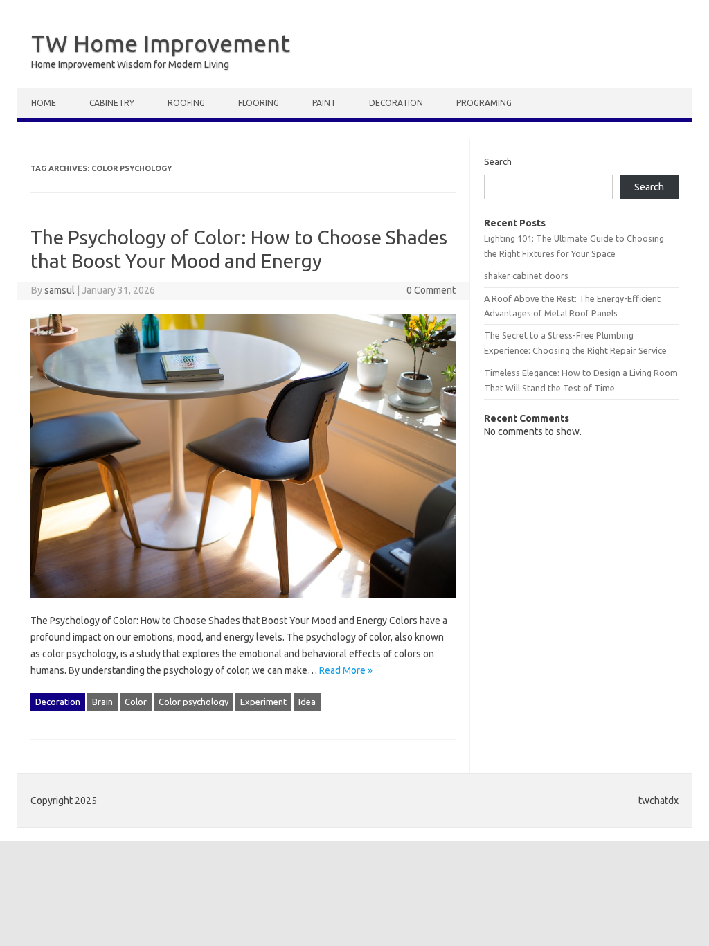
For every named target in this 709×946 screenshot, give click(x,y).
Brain (102, 701)
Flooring (258, 102)
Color (136, 701)
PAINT (324, 102)
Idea (307, 701)
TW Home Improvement (160, 43)
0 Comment (431, 290)
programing (484, 102)
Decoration (396, 102)
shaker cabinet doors (526, 275)
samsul (59, 290)
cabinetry (111, 102)
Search (498, 161)
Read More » (346, 670)
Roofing (186, 102)
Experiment (263, 701)
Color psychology (193, 701)
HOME (43, 102)
